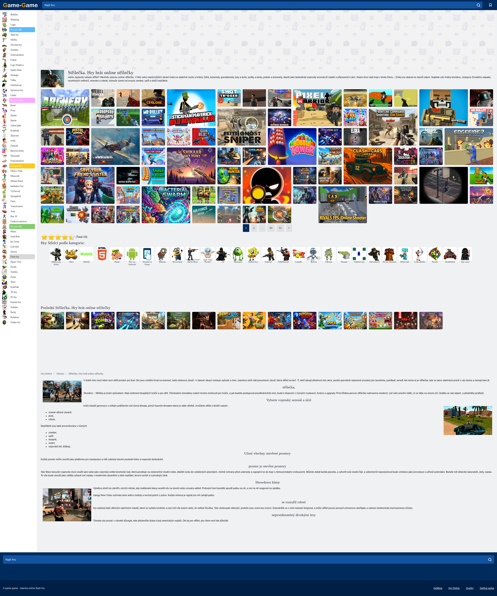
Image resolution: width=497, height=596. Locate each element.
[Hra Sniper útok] (254, 98)
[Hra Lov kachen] (330, 320)
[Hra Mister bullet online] (481, 117)
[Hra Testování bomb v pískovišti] (330, 156)
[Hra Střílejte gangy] (128, 117)
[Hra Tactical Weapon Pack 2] (128, 175)
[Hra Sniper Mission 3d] (443, 185)
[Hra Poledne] (77, 320)
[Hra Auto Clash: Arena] (368, 165)
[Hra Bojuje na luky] (52, 214)
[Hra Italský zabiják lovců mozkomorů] (229, 195)
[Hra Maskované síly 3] (405, 175)
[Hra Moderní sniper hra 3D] (380, 195)
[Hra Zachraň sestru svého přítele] (90, 185)
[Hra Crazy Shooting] (128, 98)
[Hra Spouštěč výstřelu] (229, 98)
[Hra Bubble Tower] (292, 146)
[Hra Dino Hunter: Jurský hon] (52, 320)
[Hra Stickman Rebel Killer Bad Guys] (191, 107)
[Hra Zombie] (103, 320)
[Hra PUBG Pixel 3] (203, 195)
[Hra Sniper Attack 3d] (229, 156)
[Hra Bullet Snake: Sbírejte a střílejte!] (153, 175)
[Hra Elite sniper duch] (241, 127)
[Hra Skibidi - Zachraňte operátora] (103, 214)
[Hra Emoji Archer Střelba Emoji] (128, 195)
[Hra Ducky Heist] (431, 156)
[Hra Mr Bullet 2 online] (153, 117)
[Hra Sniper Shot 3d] (267, 185)
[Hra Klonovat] (153, 98)
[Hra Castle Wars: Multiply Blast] (355, 320)
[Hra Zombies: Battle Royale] (254, 320)
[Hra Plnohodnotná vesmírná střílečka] (128, 320)
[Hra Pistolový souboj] (77, 137)
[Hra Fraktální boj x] (355, 98)
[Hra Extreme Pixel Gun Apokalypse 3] (229, 214)
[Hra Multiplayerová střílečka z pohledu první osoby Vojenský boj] (431, 137)
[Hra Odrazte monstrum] (279, 320)
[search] (478, 5)
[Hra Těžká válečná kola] (77, 214)
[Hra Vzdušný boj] (115, 146)
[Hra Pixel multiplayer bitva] (405, 98)
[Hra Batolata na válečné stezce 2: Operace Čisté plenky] (203, 320)
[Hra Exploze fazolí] (355, 117)
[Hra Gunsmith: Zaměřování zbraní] (279, 214)
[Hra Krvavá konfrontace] (304, 175)
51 (280, 228)
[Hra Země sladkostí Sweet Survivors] (178, 137)
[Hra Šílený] (405, 320)
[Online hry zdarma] (20, 5)
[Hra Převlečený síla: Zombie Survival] (279, 98)
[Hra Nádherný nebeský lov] (191, 165)
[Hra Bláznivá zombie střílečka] (254, 214)
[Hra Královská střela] (153, 320)
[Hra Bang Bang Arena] (52, 175)
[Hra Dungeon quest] (304, 320)
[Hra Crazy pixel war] (443, 107)
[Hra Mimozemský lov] (229, 175)
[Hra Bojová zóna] (481, 98)
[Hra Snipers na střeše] (103, 117)
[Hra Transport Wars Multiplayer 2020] (380, 98)
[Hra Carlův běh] (254, 156)
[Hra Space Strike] (279, 117)
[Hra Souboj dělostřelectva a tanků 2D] (431, 320)
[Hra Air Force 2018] (203, 214)
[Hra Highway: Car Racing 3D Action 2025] (330, 175)
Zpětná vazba (487, 588)
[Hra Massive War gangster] (52, 137)
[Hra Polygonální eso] (330, 137)
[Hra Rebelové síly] (103, 98)
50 (271, 228)
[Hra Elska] (355, 137)
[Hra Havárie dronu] (481, 195)
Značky (470, 588)
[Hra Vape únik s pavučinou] (153, 156)
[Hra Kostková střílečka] (52, 195)
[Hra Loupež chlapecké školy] (128, 214)
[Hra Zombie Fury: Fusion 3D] (77, 156)
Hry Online (454, 588)
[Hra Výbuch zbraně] (203, 137)
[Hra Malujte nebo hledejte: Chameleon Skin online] (229, 320)
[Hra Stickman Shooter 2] (405, 156)
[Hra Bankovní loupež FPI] (304, 195)
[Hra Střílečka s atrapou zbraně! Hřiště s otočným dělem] (153, 137)
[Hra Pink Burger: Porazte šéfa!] (380, 320)
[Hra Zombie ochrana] (178, 320)
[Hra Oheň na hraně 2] (469, 146)
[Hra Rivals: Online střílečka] (342, 204)
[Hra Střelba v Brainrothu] (481, 175)
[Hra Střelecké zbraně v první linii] (393, 127)
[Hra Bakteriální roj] (166, 204)
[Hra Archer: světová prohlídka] (65, 107)
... (262, 228)
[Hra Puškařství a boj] (405, 195)
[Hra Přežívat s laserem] (52, 156)
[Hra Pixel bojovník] (317, 107)
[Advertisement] (154, 39)
